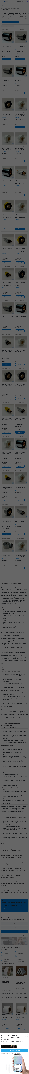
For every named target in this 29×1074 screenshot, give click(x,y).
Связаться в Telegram (14, 1050)
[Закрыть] (26, 1035)
